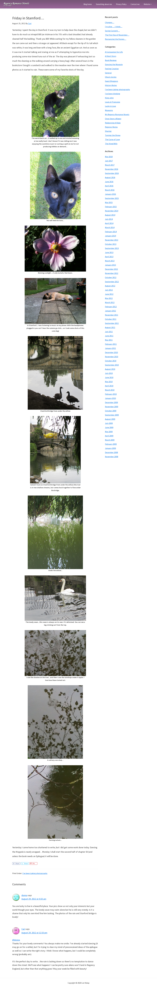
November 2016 (111, 169)
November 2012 (111, 273)
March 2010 (109, 390)
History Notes (111, 85)
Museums (109, 110)
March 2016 (109, 190)
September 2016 (112, 173)
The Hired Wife (111, 143)
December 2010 (111, 352)
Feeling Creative (112, 68)
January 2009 (110, 448)
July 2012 (109, 290)
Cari (23, 929)
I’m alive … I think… (113, 26)
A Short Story (110, 56)
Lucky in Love (110, 106)
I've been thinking (112, 93)
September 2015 (112, 198)
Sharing (108, 131)
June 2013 (109, 252)
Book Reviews (111, 60)
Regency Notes (111, 127)
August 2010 (110, 369)
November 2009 (111, 406)
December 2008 (111, 452)
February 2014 (111, 231)
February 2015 (111, 206)
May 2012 (109, 298)
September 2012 (112, 281)
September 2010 (112, 365)
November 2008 (111, 456)
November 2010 (111, 356)
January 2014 (110, 236)
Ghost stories (110, 77)
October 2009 (110, 411)
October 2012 (110, 277)
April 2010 (109, 386)
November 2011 (111, 315)
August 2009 (110, 419)
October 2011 (110, 319)
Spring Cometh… (112, 31)
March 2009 (109, 440)
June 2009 (109, 427)
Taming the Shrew (112, 135)
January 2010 (110, 398)
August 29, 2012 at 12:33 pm (34, 932)
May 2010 (109, 381)
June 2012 (109, 294)
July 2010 (109, 373)
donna (24, 895)
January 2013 (110, 265)
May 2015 (109, 202)
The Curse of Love (112, 139)
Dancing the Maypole (114, 64)
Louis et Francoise (112, 102)
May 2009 (109, 431)
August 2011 (110, 327)
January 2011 (110, 348)
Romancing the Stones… (115, 39)
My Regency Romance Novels (117, 114)
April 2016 (109, 186)
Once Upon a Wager (113, 118)
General (108, 73)
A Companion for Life (114, 52)
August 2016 (110, 177)
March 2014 (109, 227)
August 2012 (110, 286)
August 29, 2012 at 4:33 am (33, 898)
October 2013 (110, 244)
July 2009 (109, 423)
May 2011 (109, 340)
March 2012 (109, 302)
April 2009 (109, 436)
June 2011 (109, 336)
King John (109, 98)
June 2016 (109, 181)
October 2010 (110, 361)
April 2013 (109, 256)
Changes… (109, 22)
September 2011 (112, 323)
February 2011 (111, 344)
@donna (16, 939)
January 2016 (110, 194)
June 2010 (109, 377)
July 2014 (109, 219)
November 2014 (111, 211)
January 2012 (110, 311)
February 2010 (111, 394)
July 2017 (109, 161)
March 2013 (109, 261)
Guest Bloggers (111, 81)
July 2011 (109, 331)
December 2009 (111, 402)
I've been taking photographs (34, 873)
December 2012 (111, 269)
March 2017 (109, 165)
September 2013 (112, 248)
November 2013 (111, 240)
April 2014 (109, 223)
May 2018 (109, 156)
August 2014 (110, 215)
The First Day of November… (117, 35)
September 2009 (112, 415)
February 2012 (111, 306)
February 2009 (111, 444)
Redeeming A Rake (113, 123)
